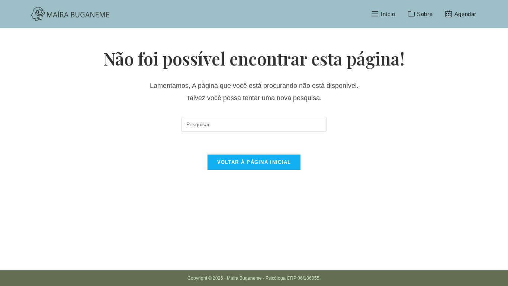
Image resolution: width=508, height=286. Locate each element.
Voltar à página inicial (254, 162)
